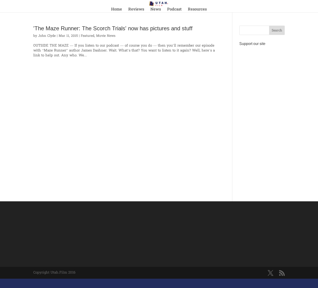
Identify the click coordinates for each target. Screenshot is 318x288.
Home (116, 10)
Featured (87, 36)
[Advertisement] (262, 118)
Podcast (174, 10)
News (155, 10)
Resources (197, 10)
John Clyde (47, 36)
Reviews (136, 10)
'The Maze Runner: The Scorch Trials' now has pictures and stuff (113, 28)
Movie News (105, 36)
